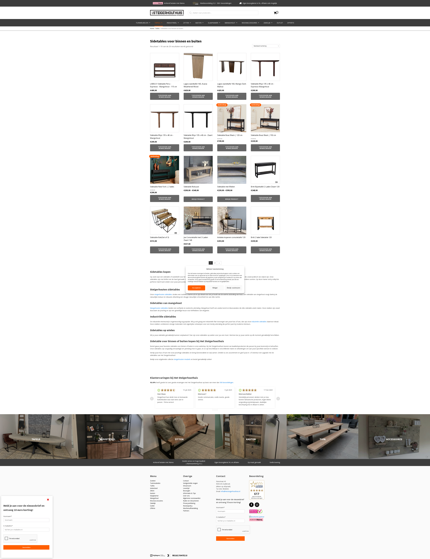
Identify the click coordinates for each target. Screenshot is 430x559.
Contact (186, 481)
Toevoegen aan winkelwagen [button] (164, 96)
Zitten (186, 23)
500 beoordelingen (226, 382)
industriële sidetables (259, 322)
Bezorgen (186, 491)
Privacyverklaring (189, 503)
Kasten (198, 23)
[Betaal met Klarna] (256, 519)
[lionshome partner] (256, 517)
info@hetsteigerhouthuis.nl (230, 491)
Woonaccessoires (249, 23)
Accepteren (196, 288)
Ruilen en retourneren (191, 501)
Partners (186, 511)
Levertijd (186, 488)
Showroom (187, 486)
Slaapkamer (213, 23)
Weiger (215, 288)
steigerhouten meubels (182, 359)
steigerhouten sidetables (163, 294)
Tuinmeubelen (142, 23)
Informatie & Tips (189, 493)
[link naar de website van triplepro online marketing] (158, 556)
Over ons (186, 496)
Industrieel (172, 23)
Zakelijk (267, 23)
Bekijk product (198, 199)
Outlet (280, 23)
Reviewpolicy (187, 506)
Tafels (157, 23)
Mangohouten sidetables (159, 308)
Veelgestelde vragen (190, 483)
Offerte (290, 23)
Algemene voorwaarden (191, 498)
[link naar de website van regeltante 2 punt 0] (178, 556)
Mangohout (230, 23)
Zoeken (153, 481)
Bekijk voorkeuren (233, 288)
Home (152, 28)
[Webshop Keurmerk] (255, 511)
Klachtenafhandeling (190, 508)
